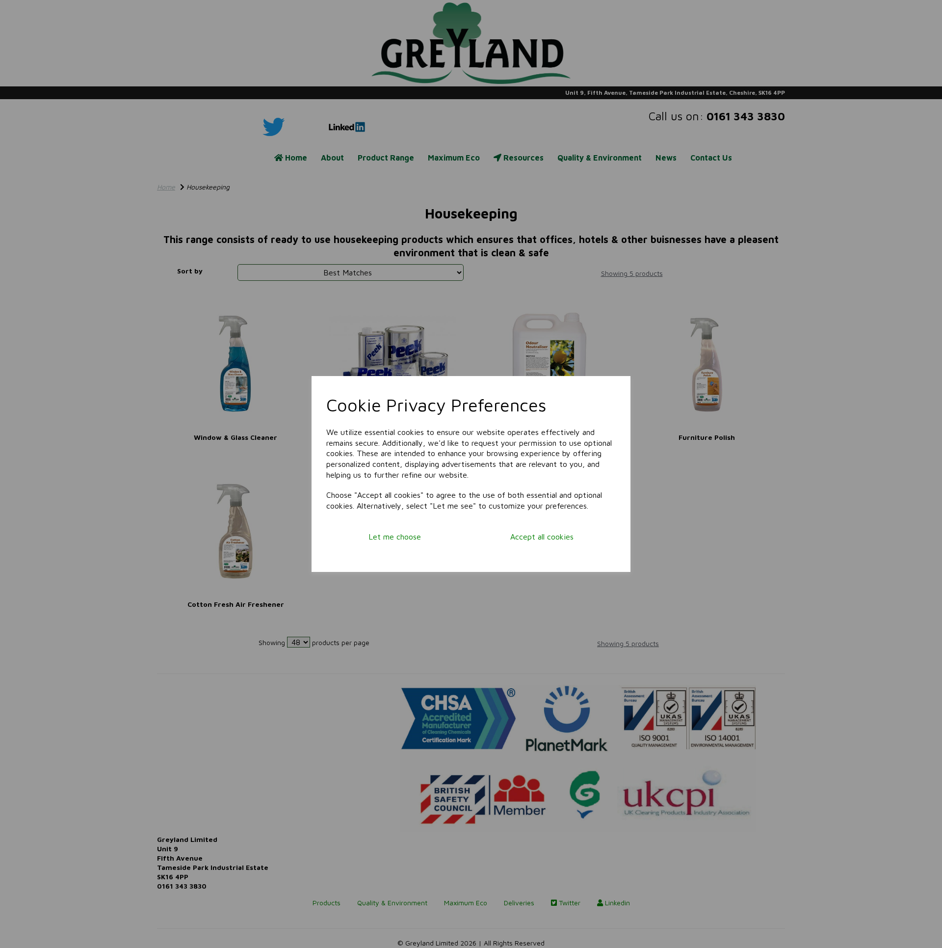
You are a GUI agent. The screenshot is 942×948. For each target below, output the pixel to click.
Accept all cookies (542, 536)
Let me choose (394, 536)
